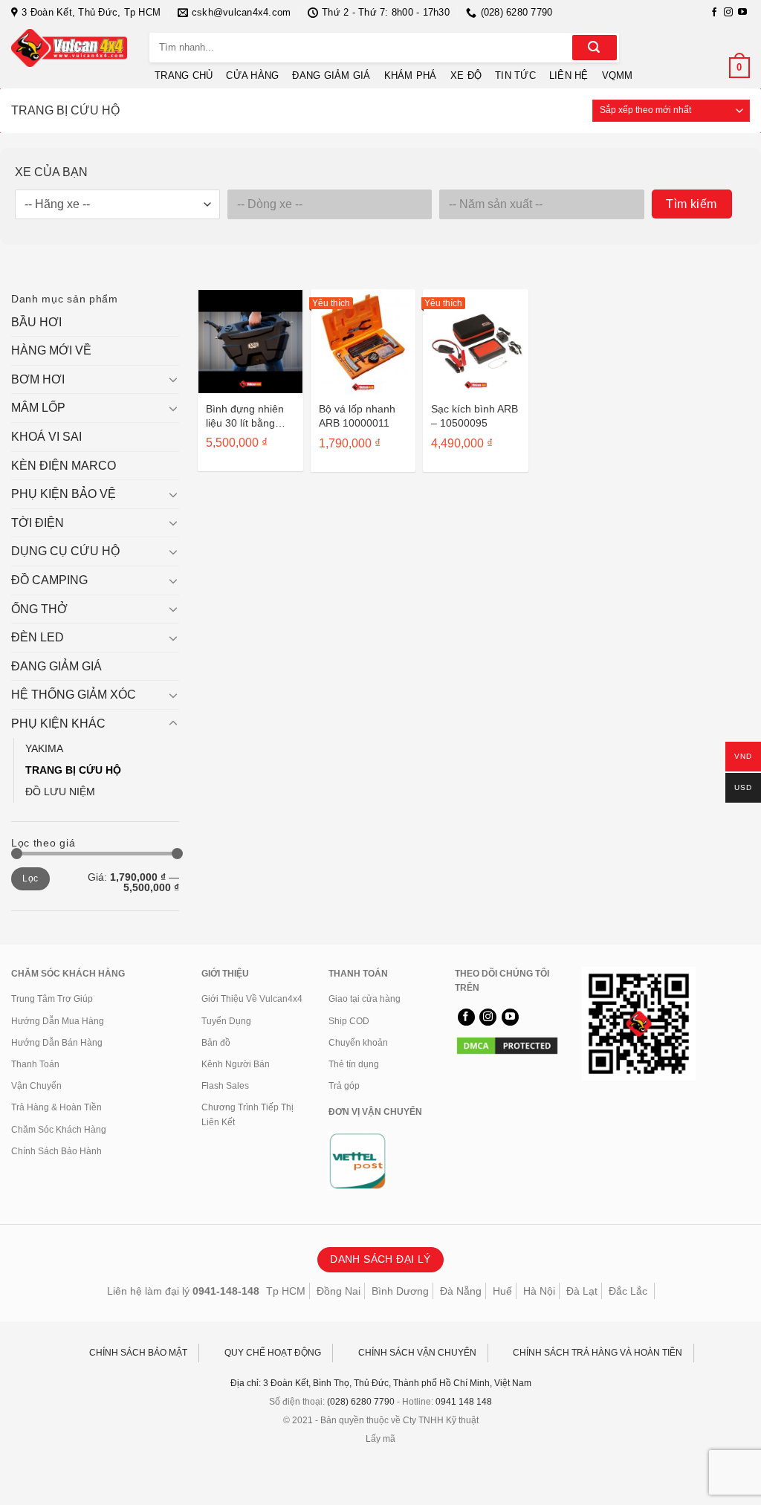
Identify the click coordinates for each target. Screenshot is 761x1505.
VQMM (617, 75)
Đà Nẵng (461, 1291)
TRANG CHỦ (184, 75)
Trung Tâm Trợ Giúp (52, 999)
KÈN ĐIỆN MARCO (63, 465)
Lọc (30, 878)
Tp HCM (285, 1291)
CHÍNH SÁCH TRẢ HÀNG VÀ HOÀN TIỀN (597, 1352)
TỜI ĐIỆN (37, 523)
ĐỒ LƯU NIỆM (60, 791)
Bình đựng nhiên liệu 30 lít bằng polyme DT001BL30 (245, 416)
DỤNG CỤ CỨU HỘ (65, 551)
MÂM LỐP (38, 407)
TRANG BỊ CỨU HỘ (73, 770)
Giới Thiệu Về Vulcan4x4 (251, 999)
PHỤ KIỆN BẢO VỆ (63, 494)
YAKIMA (44, 748)
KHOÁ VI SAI (46, 436)
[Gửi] (594, 47)
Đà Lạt (582, 1291)
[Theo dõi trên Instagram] (728, 12)
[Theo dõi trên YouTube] (742, 12)
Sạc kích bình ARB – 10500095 (474, 416)
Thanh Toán (35, 1064)
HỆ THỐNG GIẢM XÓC (73, 694)
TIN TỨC (515, 75)
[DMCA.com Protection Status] (507, 1045)
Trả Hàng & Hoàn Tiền (56, 1107)
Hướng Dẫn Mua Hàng (57, 1021)
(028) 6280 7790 (361, 1401)
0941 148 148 (463, 1401)
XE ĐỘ (466, 75)
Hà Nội (539, 1291)
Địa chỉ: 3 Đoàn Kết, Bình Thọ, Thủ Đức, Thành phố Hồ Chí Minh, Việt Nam (380, 1383)
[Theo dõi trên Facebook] (714, 12)
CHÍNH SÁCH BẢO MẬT (138, 1352)
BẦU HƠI (36, 322)
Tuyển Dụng (226, 1021)
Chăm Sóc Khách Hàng (58, 1129)
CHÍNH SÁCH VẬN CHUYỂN (417, 1352)
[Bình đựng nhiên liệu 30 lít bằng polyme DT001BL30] (250, 341)
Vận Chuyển (36, 1086)
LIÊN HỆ (569, 75)
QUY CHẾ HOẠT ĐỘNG (272, 1352)
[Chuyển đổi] (173, 379)
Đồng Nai (338, 1291)
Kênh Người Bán (235, 1064)
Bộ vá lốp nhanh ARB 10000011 (357, 416)
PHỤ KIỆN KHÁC (58, 723)
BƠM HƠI (38, 379)
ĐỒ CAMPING (49, 580)
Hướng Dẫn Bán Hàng (57, 1043)
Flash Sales (225, 1086)
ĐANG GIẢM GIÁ (331, 75)
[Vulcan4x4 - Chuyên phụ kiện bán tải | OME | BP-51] (69, 48)
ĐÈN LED (37, 637)
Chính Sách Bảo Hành (56, 1151)
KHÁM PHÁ (410, 75)
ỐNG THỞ (39, 609)
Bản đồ (215, 1043)
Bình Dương (400, 1291)
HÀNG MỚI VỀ (51, 350)
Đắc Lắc (628, 1291)
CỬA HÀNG (252, 75)
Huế (502, 1291)
